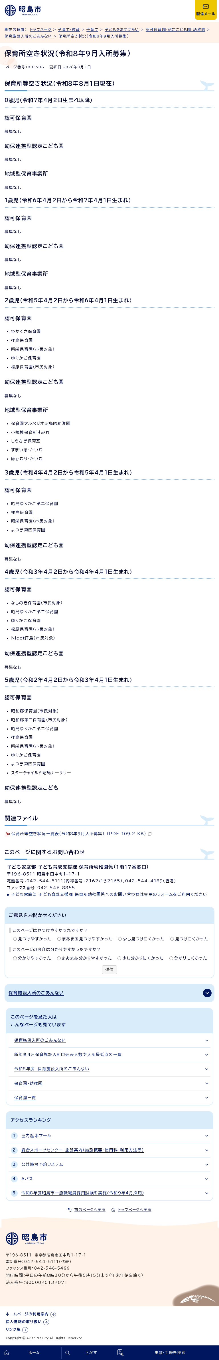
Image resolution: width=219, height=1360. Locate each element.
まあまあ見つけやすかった (87, 939)
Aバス (27, 1179)
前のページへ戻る (90, 1210)
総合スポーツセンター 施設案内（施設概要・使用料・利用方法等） (82, 1150)
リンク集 (13, 1329)
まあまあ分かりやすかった (87, 958)
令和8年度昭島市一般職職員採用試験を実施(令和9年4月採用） (82, 1193)
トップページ (41, 29)
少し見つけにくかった (144, 939)
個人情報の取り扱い (24, 1322)
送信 (109, 970)
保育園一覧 (25, 1098)
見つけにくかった (192, 939)
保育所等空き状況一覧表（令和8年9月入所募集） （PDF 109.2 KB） (79, 834)
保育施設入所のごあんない (28, 36)
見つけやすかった (35, 939)
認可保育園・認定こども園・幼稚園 (175, 29)
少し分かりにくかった (143, 958)
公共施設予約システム (42, 1164)
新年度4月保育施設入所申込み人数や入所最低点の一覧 (68, 1055)
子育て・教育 (69, 29)
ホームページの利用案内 (27, 1314)
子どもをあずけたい (122, 29)
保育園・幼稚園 (28, 1083)
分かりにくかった (191, 958)
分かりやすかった (35, 958)
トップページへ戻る (134, 1210)
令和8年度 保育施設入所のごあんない (52, 1069)
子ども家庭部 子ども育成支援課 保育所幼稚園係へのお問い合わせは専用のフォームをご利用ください (109, 894)
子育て (92, 29)
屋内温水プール (36, 1136)
